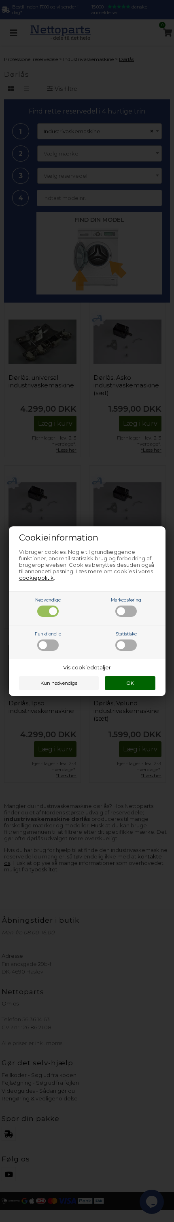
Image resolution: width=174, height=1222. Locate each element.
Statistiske (126, 634)
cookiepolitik (36, 577)
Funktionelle (48, 634)
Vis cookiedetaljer (87, 667)
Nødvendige (48, 600)
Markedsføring (126, 600)
